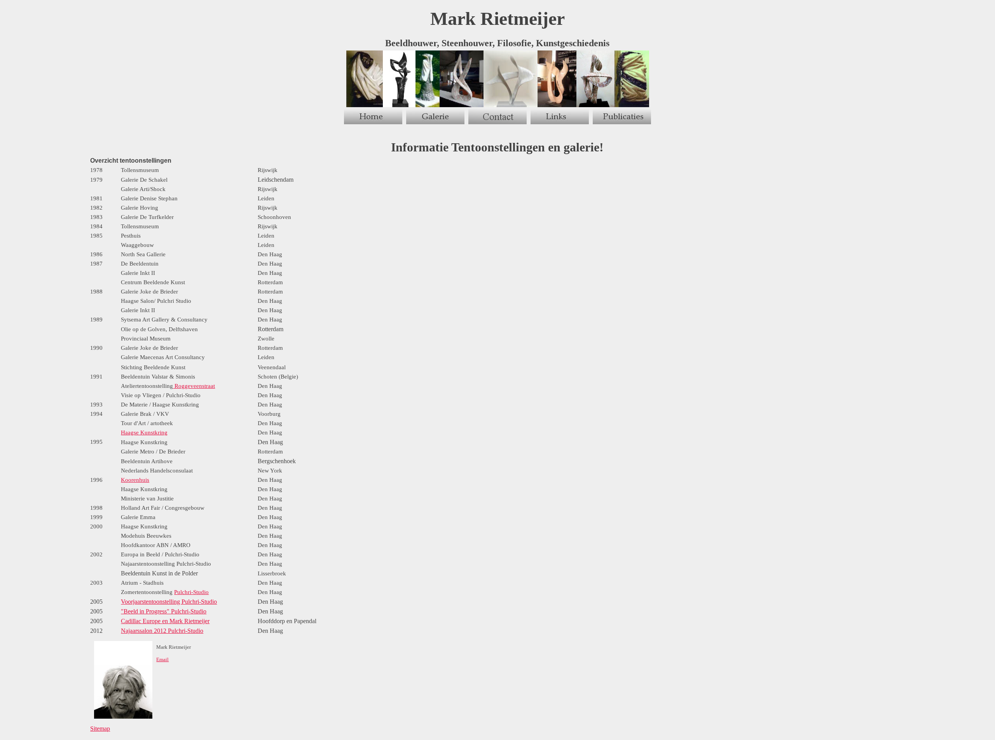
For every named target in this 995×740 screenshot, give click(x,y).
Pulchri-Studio (191, 592)
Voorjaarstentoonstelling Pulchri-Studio (169, 601)
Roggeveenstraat (194, 386)
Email (162, 659)
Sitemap (100, 728)
